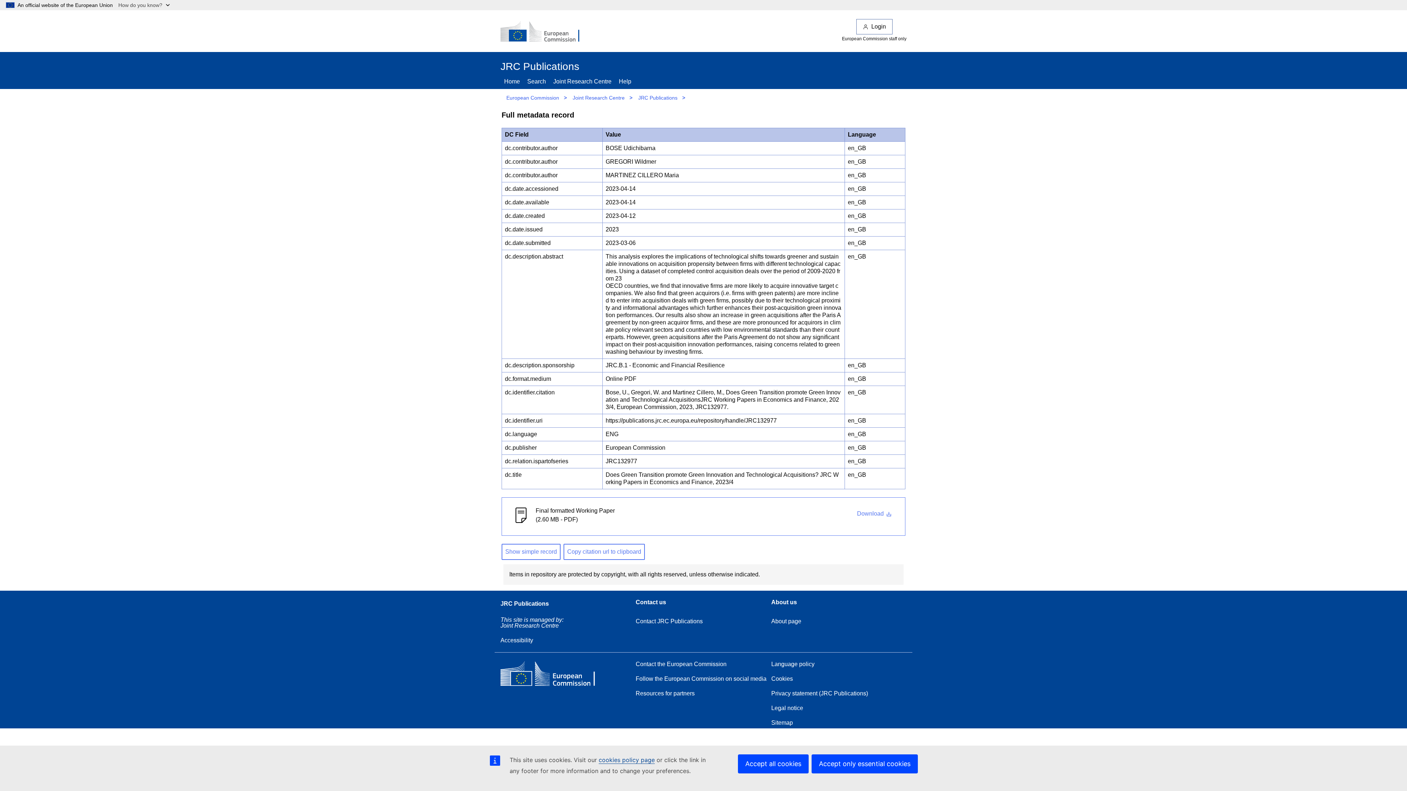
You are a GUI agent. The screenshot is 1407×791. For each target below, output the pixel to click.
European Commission (532, 98)
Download (871, 513)
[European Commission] (545, 32)
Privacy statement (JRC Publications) (819, 693)
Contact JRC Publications (669, 621)
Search (536, 81)
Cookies (782, 679)
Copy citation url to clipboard (604, 552)
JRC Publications (657, 98)
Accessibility (517, 640)
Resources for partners (665, 693)
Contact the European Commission (681, 664)
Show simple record (531, 552)
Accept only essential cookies (865, 764)
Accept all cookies (773, 764)
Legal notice (787, 708)
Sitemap (782, 723)
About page (786, 621)
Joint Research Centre (582, 81)
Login (878, 26)
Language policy (793, 664)
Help (625, 81)
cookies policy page (627, 760)
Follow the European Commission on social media (701, 679)
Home (512, 81)
